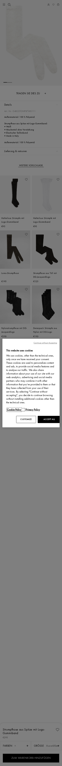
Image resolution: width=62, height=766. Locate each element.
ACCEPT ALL (49, 419)
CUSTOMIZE (26, 419)
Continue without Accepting (45, 343)
